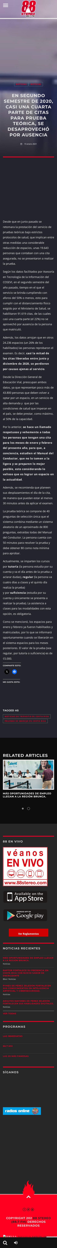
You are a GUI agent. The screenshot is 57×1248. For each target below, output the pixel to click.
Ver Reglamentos (28, 933)
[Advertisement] (28, 47)
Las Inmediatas (12, 1036)
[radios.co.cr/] (22, 1114)
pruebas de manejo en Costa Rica (25, 721)
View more (28, 775)
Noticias (21, 84)
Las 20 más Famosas (16, 1056)
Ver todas (9, 1013)
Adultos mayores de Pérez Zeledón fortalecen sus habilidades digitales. (28, 1002)
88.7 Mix (8, 1046)
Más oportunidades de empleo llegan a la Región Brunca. (27, 795)
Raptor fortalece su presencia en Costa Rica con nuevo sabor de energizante (25, 973)
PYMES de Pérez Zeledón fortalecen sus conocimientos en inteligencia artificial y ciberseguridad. (27, 988)
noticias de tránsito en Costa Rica (27, 716)
